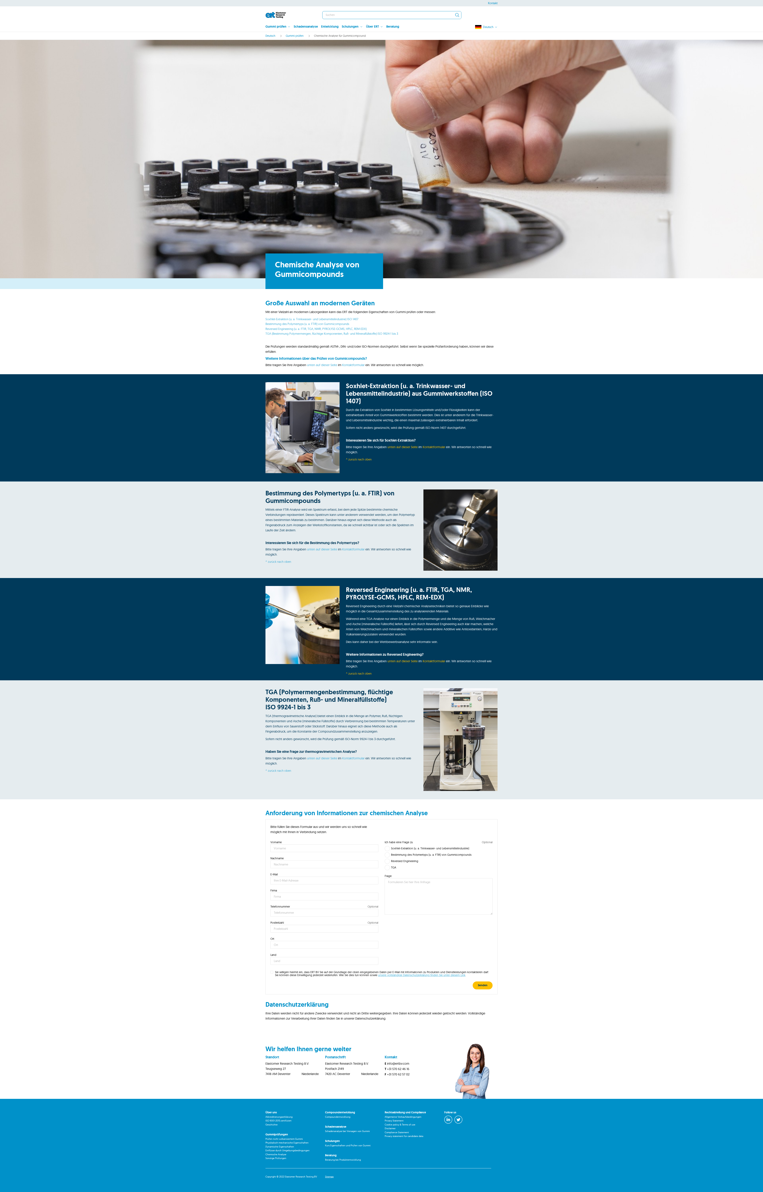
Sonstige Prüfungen (275, 1158)
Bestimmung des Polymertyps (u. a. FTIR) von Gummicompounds (307, 324)
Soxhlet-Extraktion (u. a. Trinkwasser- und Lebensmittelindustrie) (430, 848)
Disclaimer (390, 1128)
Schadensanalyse (306, 26)
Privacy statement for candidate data (404, 1136)
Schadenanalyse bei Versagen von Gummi (347, 1131)
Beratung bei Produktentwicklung (343, 1159)
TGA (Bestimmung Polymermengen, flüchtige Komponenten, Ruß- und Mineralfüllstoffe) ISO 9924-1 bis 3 (331, 333)
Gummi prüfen (275, 26)
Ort (272, 938)
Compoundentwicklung (337, 1116)
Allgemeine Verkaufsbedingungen (403, 1116)
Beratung (392, 26)
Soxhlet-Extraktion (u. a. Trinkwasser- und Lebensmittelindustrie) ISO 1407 (311, 319)
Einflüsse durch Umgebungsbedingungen (287, 1150)
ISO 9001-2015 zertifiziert (278, 1120)
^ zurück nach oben (359, 459)
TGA (393, 867)
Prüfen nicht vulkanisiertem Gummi (284, 1138)
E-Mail (274, 874)
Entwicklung (330, 26)
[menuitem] (279, 27)
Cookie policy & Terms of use (400, 1124)
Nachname (277, 858)
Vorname (276, 842)
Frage (388, 876)
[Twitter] (458, 1120)
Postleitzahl (277, 922)
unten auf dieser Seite (322, 365)
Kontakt (493, 3)
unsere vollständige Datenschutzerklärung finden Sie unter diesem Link (421, 975)
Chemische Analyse (275, 1154)
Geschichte (271, 1124)
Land (273, 954)
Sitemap (329, 1176)
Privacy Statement (394, 1120)
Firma (273, 890)
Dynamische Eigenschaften (279, 1146)
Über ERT (372, 26)
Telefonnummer (280, 906)
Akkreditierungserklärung (278, 1116)
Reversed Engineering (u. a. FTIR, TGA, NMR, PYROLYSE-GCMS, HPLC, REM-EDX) (316, 329)
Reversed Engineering (404, 861)
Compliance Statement (397, 1132)
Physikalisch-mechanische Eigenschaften (287, 1142)
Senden (482, 985)
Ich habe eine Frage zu (399, 842)
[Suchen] (457, 15)
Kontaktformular (353, 365)
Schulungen (350, 26)
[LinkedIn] (448, 1120)
